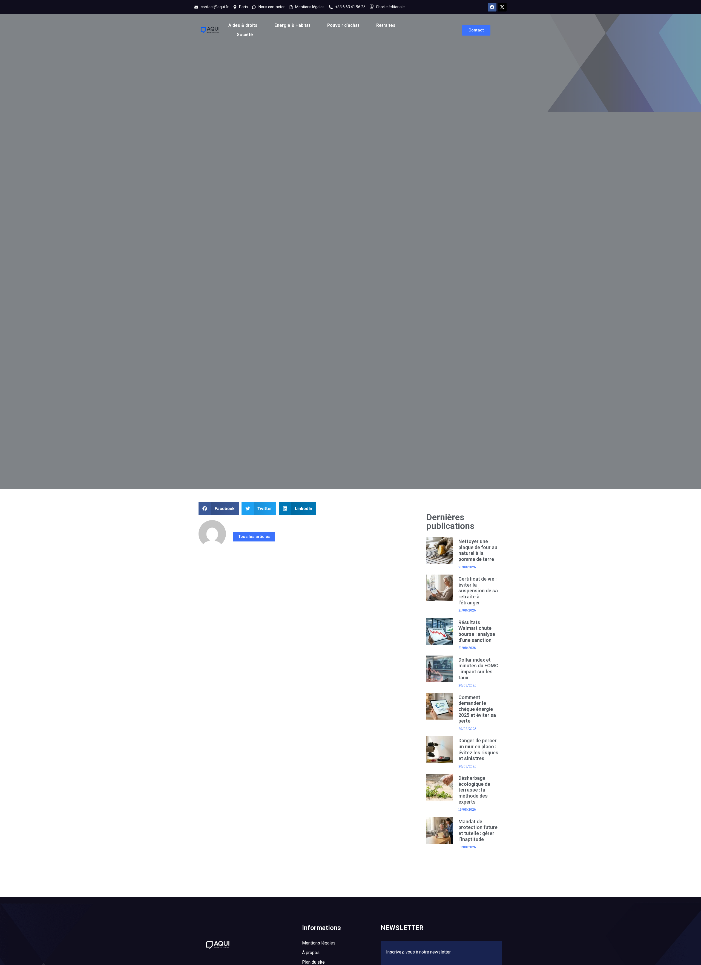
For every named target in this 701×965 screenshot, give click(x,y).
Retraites (385, 25)
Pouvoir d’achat (343, 25)
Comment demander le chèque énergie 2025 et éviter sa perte (477, 709)
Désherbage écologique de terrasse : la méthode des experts (474, 789)
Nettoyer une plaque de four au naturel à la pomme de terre (477, 550)
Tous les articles (254, 536)
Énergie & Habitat (292, 25)
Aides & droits (242, 25)
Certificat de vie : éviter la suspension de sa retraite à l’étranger (478, 590)
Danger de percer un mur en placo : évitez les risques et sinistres (478, 749)
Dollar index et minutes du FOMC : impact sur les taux (478, 668)
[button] (219, 508)
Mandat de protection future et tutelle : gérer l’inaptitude (478, 830)
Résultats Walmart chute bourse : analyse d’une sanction (476, 631)
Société (245, 34)
